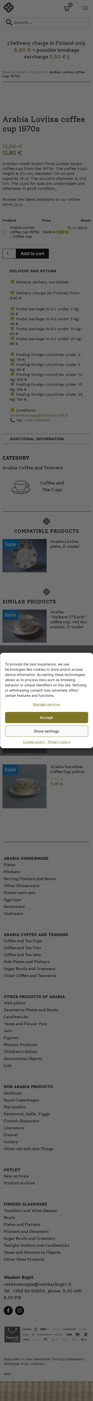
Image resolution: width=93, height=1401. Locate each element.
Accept (46, 717)
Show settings (46, 731)
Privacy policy (59, 742)
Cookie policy (34, 742)
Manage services (46, 704)
